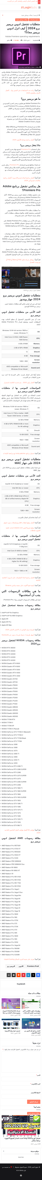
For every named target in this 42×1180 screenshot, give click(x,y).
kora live (21, 1157)
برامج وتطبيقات (34, 20)
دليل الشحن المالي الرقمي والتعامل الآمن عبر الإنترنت (22, 1)
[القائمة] (39, 8)
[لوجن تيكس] (29, 7)
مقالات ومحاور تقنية (21, 20)
